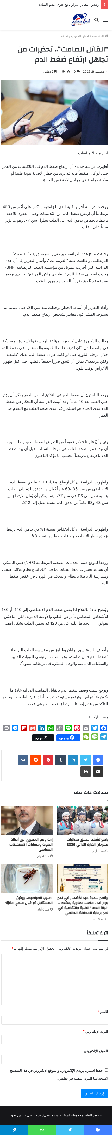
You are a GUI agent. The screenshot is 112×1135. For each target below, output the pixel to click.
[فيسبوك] (98, 760)
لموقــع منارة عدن (57, 1115)
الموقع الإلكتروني (96, 1051)
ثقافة (64, 36)
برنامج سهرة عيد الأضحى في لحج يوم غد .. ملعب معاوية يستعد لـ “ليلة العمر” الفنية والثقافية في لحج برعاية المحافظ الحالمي (82, 905)
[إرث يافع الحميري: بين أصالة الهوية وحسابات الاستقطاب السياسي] (27, 820)
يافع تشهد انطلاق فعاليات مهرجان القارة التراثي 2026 (87, 842)
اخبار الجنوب (80, 36)
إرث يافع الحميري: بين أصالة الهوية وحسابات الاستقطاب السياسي (31, 844)
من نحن (16, 1115)
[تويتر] (85, 760)
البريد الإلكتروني (95, 1031)
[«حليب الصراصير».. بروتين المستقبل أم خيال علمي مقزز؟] (27, 878)
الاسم (102, 1012)
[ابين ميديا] (80, 19)
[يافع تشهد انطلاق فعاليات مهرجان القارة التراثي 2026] (82, 820)
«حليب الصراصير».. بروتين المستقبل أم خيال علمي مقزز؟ (29, 900)
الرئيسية (98, 36)
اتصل (30, 1115)
